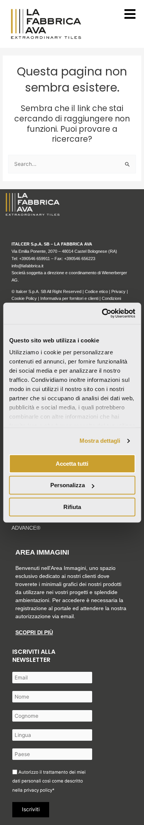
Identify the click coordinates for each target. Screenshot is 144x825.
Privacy (118, 291)
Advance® (26, 528)
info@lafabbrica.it (27, 266)
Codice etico (96, 291)
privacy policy (38, 790)
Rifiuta (72, 507)
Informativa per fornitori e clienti (69, 298)
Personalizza (67, 485)
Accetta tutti (72, 463)
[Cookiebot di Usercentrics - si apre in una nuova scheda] (102, 313)
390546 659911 (36, 258)
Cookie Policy (24, 298)
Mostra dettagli (100, 440)
